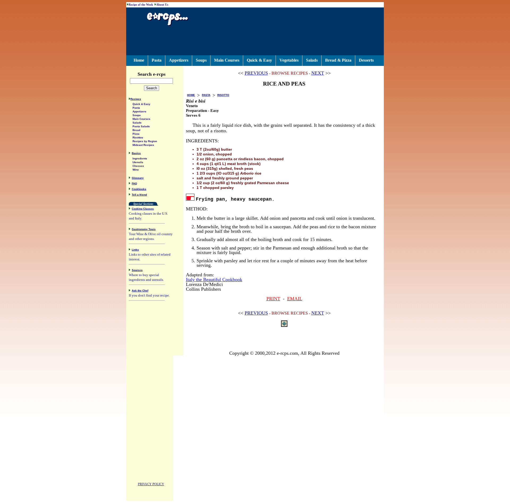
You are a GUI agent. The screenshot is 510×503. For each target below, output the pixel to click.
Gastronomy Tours (144, 229)
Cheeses (138, 165)
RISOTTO (223, 95)
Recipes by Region (145, 141)
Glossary (138, 177)
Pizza (136, 133)
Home (139, 60)
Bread (136, 130)
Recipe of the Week (141, 4)
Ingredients (140, 158)
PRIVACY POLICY (151, 484)
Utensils (138, 162)
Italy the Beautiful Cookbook (214, 279)
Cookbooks (139, 189)
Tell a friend (139, 194)
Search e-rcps (151, 74)
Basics (136, 153)
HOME (191, 95)
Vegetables (289, 60)
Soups (201, 60)
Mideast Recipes (143, 144)
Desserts (366, 60)
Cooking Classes (143, 208)
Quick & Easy (259, 60)
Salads (312, 60)
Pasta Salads (141, 126)
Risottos (138, 137)
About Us (162, 4)
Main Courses (226, 60)
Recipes (135, 99)
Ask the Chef (140, 290)
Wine (136, 169)
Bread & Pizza (338, 60)
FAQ (134, 183)
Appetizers (178, 60)
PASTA (206, 95)
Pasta (157, 60)
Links (135, 249)
